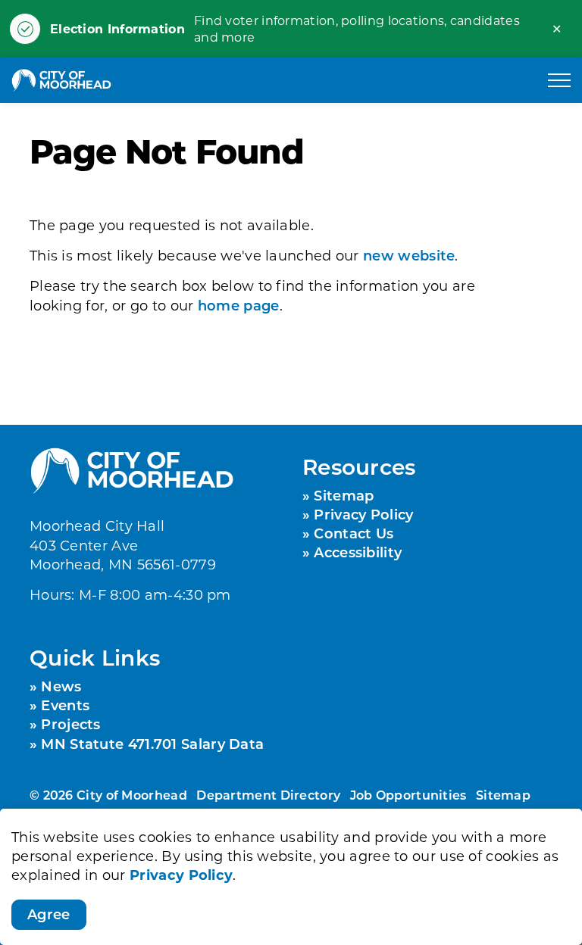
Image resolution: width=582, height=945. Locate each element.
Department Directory (268, 795)
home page (239, 305)
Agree (48, 914)
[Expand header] (559, 80)
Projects (70, 724)
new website (409, 255)
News (61, 686)
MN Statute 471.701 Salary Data (152, 743)
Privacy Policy (181, 874)
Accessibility (358, 552)
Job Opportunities (408, 795)
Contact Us (353, 533)
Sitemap (344, 495)
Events (65, 705)
